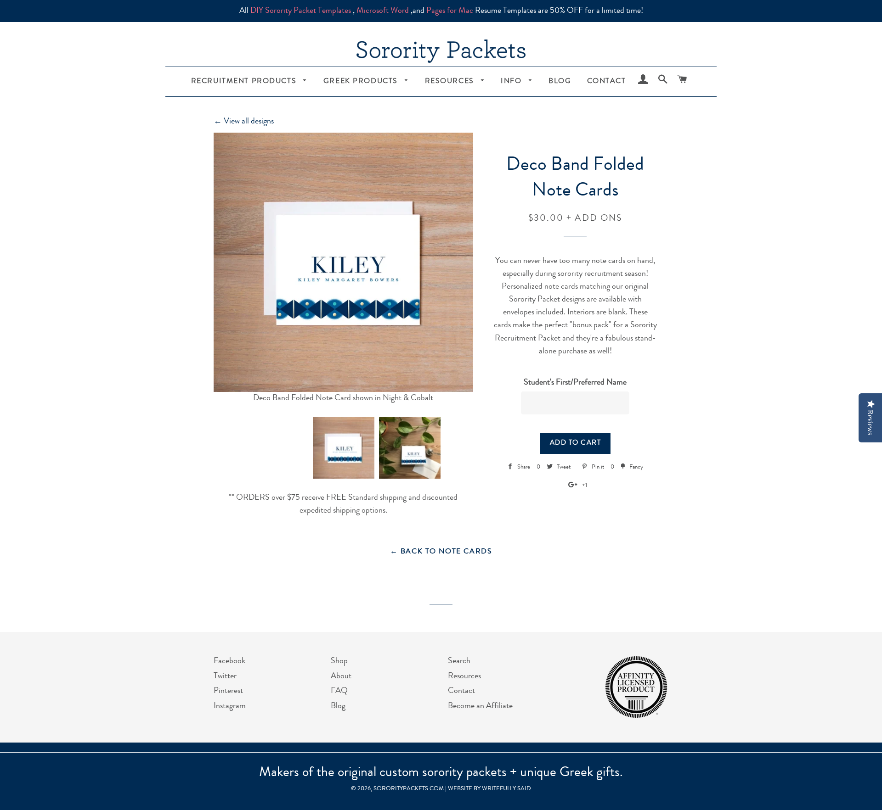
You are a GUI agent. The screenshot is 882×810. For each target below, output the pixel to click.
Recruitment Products (245, 81)
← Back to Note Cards (441, 552)
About (341, 676)
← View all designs (244, 121)
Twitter (225, 676)
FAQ (339, 691)
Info (512, 81)
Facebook (229, 661)
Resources (451, 81)
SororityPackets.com (408, 789)
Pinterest (228, 691)
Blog (559, 81)
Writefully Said (506, 789)
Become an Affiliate (480, 706)
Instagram (230, 706)
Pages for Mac (449, 11)
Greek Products (362, 81)
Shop (339, 661)
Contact (606, 81)
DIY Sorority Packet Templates (300, 11)
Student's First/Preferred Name (575, 383)
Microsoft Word (382, 11)
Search (459, 661)
